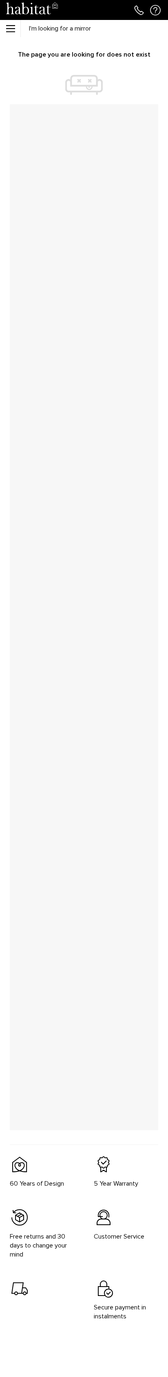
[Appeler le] (139, 9)
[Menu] (10, 28)
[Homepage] (31, 10)
